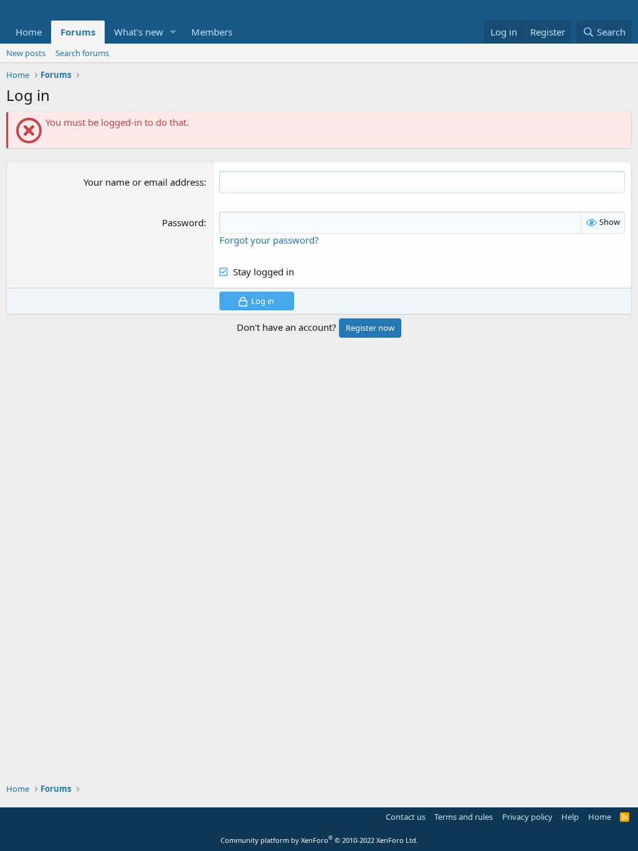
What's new (138, 32)
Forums (77, 32)
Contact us (406, 816)
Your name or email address (143, 182)
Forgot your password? (269, 240)
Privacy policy (527, 816)
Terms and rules (463, 816)
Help (570, 816)
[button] (173, 32)
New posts (25, 53)
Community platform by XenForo (319, 840)
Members (211, 32)
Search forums (82, 53)
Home (29, 32)
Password (183, 222)
